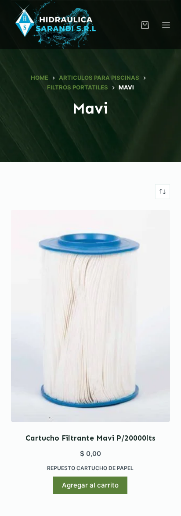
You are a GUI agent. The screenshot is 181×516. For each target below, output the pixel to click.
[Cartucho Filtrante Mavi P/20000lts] (90, 316)
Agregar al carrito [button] (90, 485)
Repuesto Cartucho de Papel (90, 468)
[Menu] (166, 25)
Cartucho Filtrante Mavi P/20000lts (90, 438)
